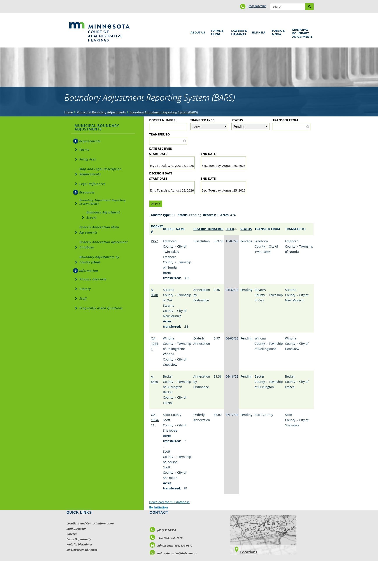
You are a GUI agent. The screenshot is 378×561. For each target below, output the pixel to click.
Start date (158, 154)
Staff (83, 298)
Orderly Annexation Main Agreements (99, 229)
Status (237, 120)
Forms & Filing (216, 32)
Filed (230, 229)
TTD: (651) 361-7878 (169, 538)
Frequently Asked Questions (101, 308)
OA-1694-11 (155, 420)
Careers (71, 534)
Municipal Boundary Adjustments (302, 33)
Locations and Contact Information (90, 523)
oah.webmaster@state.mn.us (177, 553)
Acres (218, 229)
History (85, 289)
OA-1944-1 (155, 343)
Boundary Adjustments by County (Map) (99, 259)
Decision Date (160, 173)
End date (208, 154)
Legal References (92, 184)
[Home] (99, 32)
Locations (248, 552)
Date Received (160, 148)
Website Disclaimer (79, 544)
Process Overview (92, 279)
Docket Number (162, 120)
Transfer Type (202, 120)
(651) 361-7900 (257, 6)
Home (68, 112)
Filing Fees (87, 159)
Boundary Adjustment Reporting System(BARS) (164, 112)
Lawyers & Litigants (238, 32)
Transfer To (159, 134)
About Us (197, 31)
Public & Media (277, 32)
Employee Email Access (81, 550)
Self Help (257, 31)
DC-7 (154, 241)
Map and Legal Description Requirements (100, 171)
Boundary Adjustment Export (103, 215)
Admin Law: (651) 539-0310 (174, 545)
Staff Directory (76, 529)
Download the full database (169, 502)
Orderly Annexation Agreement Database (103, 244)
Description (203, 229)
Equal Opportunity (78, 539)
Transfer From (285, 120)
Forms (84, 150)
